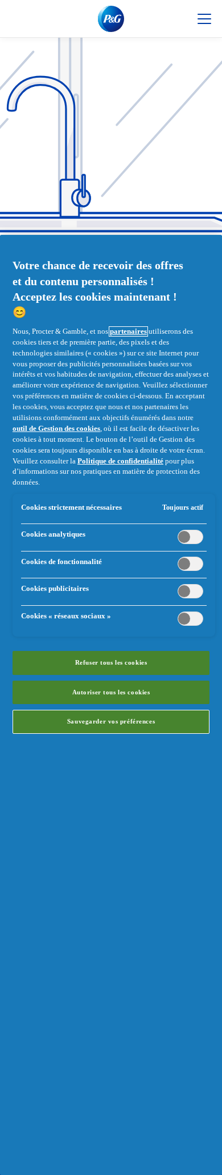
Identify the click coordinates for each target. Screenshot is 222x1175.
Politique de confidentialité (120, 461)
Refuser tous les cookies (111, 662)
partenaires (128, 331)
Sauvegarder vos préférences (111, 721)
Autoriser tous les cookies (111, 692)
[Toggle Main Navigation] (204, 19)
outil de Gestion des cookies (56, 429)
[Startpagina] (111, 19)
